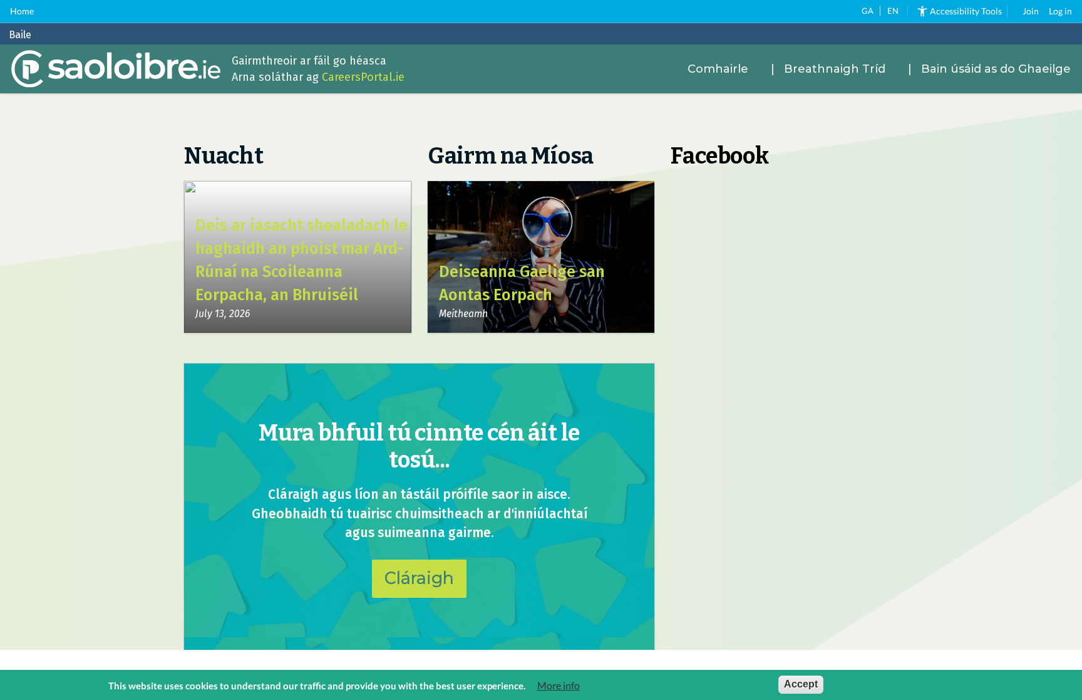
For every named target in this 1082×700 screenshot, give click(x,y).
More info (558, 685)
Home (22, 11)
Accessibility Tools (966, 11)
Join (1031, 11)
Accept (801, 684)
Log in (1060, 11)
